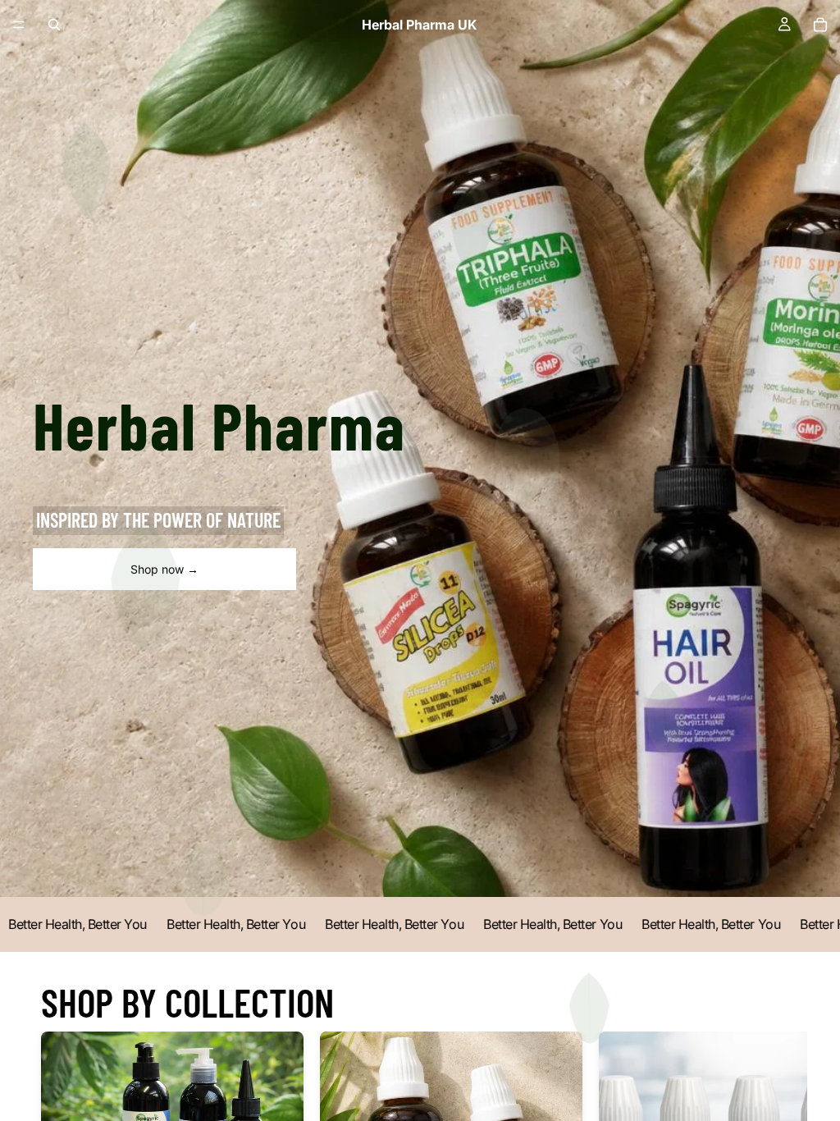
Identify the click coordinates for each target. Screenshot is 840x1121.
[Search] (54, 25)
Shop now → (164, 569)
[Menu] (19, 24)
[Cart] (820, 25)
